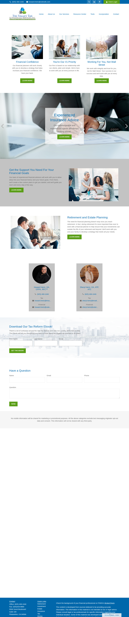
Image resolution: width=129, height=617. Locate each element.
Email (61, 339)
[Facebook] (99, 2)
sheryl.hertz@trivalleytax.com (90, 301)
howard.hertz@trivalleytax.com (43, 301)
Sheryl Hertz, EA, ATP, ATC (89, 288)
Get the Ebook (17, 350)
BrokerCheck (109, 603)
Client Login (112, 2)
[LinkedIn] (94, 2)
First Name (13, 339)
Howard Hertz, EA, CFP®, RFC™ (42, 288)
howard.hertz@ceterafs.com (39, 2)
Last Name (38, 339)
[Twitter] (89, 2)
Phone (86, 375)
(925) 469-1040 (18, 2)
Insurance (41, 611)
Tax (38, 614)
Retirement (41, 604)
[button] (41, 14)
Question (12, 387)
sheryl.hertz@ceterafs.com (90, 307)
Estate (39, 609)
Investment (41, 606)
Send (13, 404)
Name (11, 375)
